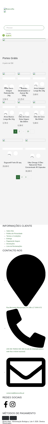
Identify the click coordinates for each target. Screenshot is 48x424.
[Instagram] (12, 404)
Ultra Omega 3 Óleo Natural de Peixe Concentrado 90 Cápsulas (35, 164)
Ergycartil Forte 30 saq (12, 162)
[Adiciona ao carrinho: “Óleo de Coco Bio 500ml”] (42, 112)
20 (28, 131)
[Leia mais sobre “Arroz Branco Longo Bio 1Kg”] (11, 112)
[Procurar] (23, 28)
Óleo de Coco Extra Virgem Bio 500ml (24, 119)
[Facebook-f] (6, 404)
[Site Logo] (9, 9)
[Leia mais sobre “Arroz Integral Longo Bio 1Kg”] (42, 84)
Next (32, 131)
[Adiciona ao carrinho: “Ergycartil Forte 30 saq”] (15, 153)
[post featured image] (9, 78)
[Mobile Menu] (5, 3)
